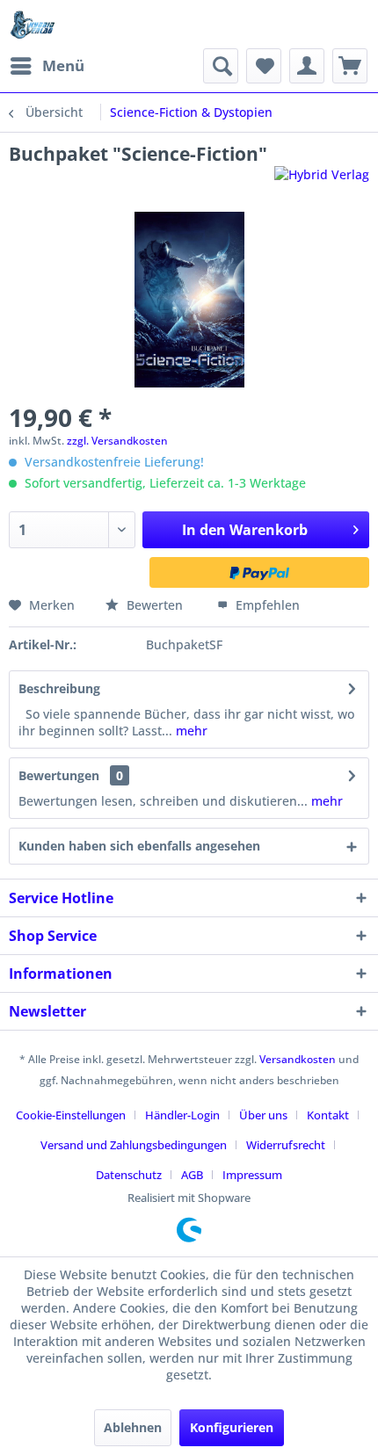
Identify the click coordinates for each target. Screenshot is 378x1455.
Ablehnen (133, 1427)
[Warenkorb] (349, 65)
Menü (63, 65)
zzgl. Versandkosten (117, 440)
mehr (189, 730)
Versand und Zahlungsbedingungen (133, 1145)
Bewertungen (58, 775)
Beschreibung (59, 688)
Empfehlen (266, 605)
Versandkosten (297, 1059)
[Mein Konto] (306, 65)
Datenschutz (129, 1175)
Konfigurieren (231, 1427)
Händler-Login (182, 1115)
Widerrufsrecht (285, 1145)
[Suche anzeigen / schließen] (220, 65)
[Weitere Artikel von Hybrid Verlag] (321, 181)
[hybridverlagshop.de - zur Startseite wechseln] (32, 24)
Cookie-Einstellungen (71, 1115)
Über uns (263, 1115)
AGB (192, 1175)
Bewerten (154, 605)
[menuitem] (46, 65)
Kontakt (328, 1115)
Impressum (252, 1175)
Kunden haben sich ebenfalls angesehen (139, 845)
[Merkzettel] (263, 65)
